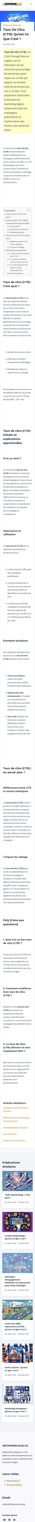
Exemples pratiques (17, 232)
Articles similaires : (17, 273)
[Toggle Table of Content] (27, 210)
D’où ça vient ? (15, 226)
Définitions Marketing (12, 25)
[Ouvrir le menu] (31, 3)
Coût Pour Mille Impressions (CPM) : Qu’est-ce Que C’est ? (16, 1327)
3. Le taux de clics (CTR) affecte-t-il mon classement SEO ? (18, 267)
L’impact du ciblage (17, 247)
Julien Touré (11, 1202)
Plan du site (12, 1480)
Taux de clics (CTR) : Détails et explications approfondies (17, 222)
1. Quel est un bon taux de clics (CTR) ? (19, 254)
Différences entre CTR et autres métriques (19, 242)
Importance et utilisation (19, 229)
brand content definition (14, 1140)
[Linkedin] (14, 1520)
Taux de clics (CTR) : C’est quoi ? (16, 215)
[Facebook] (9, 1520)
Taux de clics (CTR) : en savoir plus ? (18, 237)
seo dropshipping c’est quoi (15, 1127)
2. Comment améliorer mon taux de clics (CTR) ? (19, 260)
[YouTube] (4, 1520)
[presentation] (17, 1181)
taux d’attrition (10, 1134)
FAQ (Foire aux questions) (16, 250)
